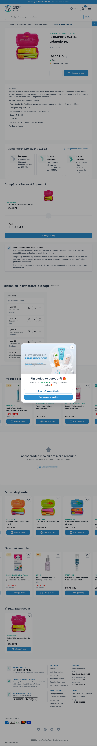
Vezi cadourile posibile (48, 397)
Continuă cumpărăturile (48, 391)
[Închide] (72, 347)
